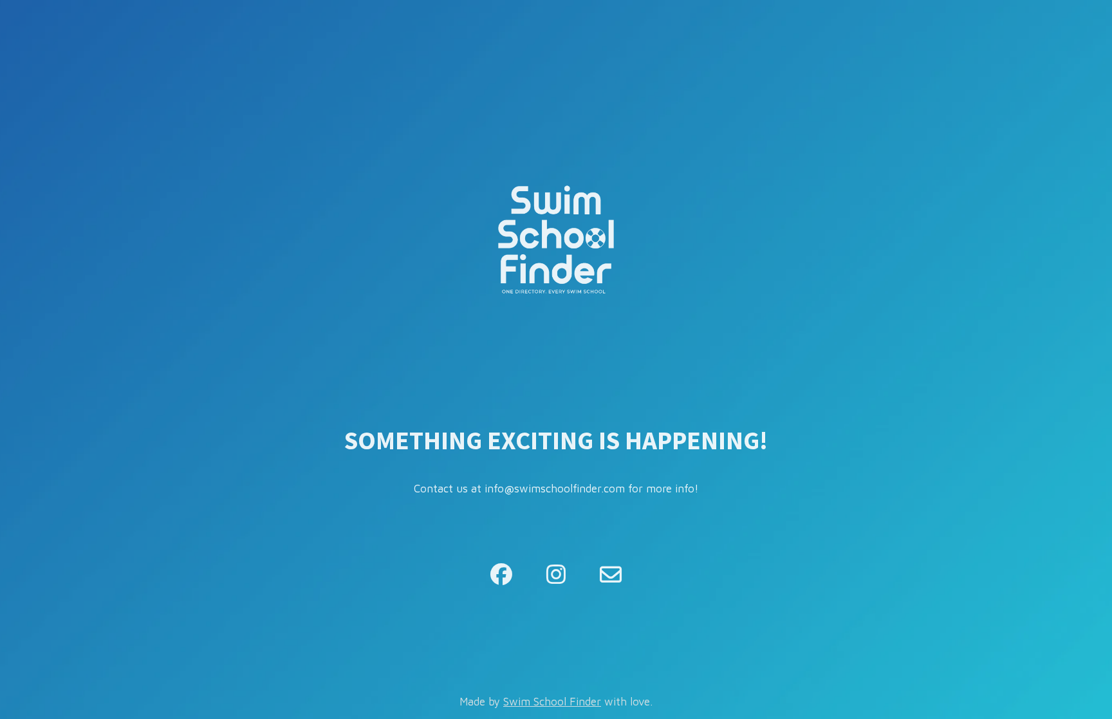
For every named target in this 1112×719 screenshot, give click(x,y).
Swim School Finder (552, 701)
